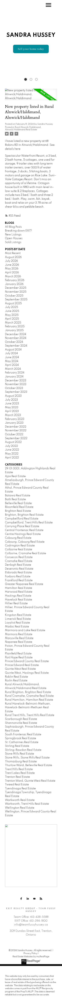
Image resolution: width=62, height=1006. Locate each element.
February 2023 (14, 419)
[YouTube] (34, 899)
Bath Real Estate (15, 499)
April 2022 (12, 457)
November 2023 (15, 384)
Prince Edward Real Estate (22, 665)
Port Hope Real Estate (19, 657)
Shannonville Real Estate (21, 723)
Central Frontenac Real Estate (24, 530)
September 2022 (16, 438)
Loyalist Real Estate (17, 622)
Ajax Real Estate (15, 476)
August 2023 (13, 396)
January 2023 (14, 423)
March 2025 (13, 322)
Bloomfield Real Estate (19, 507)
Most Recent (13, 253)
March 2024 (13, 369)
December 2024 (15, 334)
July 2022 (11, 446)
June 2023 (12, 403)
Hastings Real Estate (18, 595)
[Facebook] (21, 899)
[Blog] (41, 899)
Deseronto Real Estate (19, 568)
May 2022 (11, 453)
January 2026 (14, 284)
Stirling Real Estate (17, 746)
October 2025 (14, 295)
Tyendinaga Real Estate (20, 788)
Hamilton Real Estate (18, 588)
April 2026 (12, 272)
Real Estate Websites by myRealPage (30, 957)
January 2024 (14, 376)
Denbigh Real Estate (18, 565)
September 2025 (16, 299)
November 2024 (15, 338)
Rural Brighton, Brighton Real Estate (28, 692)
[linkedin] (28, 899)
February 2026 (14, 280)
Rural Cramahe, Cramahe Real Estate (29, 696)
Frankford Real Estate (19, 580)
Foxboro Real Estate (17, 576)
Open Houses (13, 238)
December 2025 (15, 288)
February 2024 (14, 372)
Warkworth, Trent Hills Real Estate (27, 804)
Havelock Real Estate (18, 599)
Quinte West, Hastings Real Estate (27, 673)
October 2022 (14, 434)
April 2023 (12, 411)
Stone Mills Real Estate (19, 753)
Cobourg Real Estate (18, 538)
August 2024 (13, 349)
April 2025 (12, 318)
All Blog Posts (13, 227)
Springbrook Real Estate (20, 738)
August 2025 (13, 303)
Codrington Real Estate (20, 545)
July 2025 (11, 307)
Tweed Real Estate (17, 784)
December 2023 (15, 380)
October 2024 (14, 342)
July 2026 (11, 261)
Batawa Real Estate (17, 495)
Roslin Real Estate (16, 680)
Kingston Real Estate (18, 615)
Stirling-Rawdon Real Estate (23, 750)
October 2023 (14, 388)
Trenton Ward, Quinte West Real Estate (30, 780)
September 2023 (16, 392)
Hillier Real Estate (16, 603)
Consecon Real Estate (19, 557)
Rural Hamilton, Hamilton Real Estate (29, 699)
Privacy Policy (30, 953)
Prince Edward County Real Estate (27, 661)
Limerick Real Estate (18, 619)
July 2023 (11, 399)
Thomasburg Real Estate (21, 761)
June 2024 (12, 357)
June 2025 (12, 311)
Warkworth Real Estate (20, 800)
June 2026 (12, 265)
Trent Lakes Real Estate (20, 773)
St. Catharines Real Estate (21, 742)
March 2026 (13, 276)
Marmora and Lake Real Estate (25, 630)
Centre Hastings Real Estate (23, 534)
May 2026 (11, 268)
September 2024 (16, 345)
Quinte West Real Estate (20, 669)
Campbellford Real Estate (21, 518)
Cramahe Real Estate (18, 561)
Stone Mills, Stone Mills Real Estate (27, 757)
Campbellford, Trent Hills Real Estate (29, 522)
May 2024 (11, 361)
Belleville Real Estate (18, 503)
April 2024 (12, 365)
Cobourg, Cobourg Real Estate (25, 541)
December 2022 (15, 426)
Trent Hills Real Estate (19, 769)
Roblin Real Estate (16, 676)
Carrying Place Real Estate (22, 526)
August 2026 (13, 257)
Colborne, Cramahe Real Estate (25, 553)
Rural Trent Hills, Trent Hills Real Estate (29, 715)
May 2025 (12, 315)
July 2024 (11, 353)
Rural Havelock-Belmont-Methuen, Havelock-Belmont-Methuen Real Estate (28, 707)
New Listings (13, 234)
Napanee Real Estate (18, 642)
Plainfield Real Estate (18, 653)
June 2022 (12, 449)
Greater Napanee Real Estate (24, 584)
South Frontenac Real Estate (23, 734)
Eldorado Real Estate (18, 572)
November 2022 (15, 430)
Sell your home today (31, 49)
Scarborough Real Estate (21, 719)
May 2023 (11, 407)
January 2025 (14, 330)
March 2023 (13, 415)
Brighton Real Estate (18, 511)
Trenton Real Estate (17, 777)
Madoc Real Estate (17, 626)
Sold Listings (13, 242)
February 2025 (15, 326)
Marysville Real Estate (19, 638)
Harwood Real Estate (18, 591)
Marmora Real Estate (18, 634)
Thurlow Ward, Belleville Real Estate (28, 765)
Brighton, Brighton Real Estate (24, 515)
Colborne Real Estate (18, 549)
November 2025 (15, 292)
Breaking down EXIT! (18, 230)
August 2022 (13, 442)
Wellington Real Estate (19, 807)
